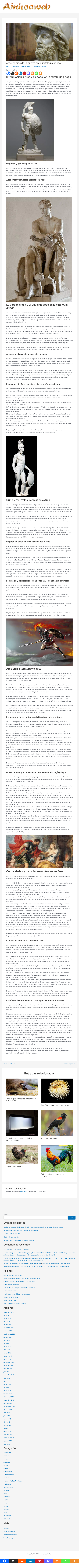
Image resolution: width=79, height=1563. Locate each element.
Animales (6, 1456)
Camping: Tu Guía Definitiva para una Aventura (19, 1281)
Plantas (5, 1506)
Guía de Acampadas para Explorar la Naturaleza (19, 1288)
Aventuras (6, 1465)
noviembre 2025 (8, 1312)
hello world (7, 1250)
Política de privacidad (10, 1297)
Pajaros (5, 1500)
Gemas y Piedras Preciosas (12, 1481)
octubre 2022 (7, 1368)
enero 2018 (7, 1381)
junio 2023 (6, 1343)
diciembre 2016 (8, 1397)
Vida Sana (6, 1518)
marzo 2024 (7, 1324)
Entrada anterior (8, 1064)
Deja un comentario (12, 66)
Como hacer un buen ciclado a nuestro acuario (19, 1139)
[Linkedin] (20, 73)
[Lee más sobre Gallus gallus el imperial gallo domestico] (57, 1158)
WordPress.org (8, 1538)
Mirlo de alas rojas (49, 1138)
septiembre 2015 (9, 1438)
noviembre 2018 (8, 1375)
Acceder (6, 1528)
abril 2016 (6, 1422)
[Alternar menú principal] (75, 6)
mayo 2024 (7, 1318)
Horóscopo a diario (9, 1291)
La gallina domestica (14, 1167)
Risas (5, 1512)
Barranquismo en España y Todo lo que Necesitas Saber (22, 1278)
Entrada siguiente (70, 1064)
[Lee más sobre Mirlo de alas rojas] (57, 1123)
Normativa (6, 1497)
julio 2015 (6, 1444)
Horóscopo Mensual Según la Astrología (16, 1294)
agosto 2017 (7, 1384)
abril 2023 (6, 1350)
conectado (23, 1191)
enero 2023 (7, 1359)
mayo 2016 (7, 1419)
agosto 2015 (7, 1441)
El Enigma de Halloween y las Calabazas (30, 1260)
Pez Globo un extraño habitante (55, 1105)
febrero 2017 (7, 1394)
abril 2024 (6, 1321)
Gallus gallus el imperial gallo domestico (53, 1175)
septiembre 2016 (9, 1406)
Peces (5, 1503)
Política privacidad (9, 1300)
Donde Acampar (8, 1474)
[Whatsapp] (36, 73)
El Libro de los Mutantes (11, 1237)
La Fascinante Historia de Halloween (58, 1266)
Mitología (6, 1490)
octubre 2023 (8, 1331)
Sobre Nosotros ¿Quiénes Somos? (14, 1303)
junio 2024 (6, 1315)
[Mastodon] (28, 73)
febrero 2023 (7, 1356)
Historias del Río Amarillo (11, 1234)
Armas (5, 1459)
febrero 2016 (7, 1428)
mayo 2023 (7, 1346)
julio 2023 (6, 1340)
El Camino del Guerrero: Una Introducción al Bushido (20, 1230)
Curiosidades (7, 1471)
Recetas (6, 1509)
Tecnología (7, 1515)
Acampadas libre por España (12, 1275)
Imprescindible (8, 1487)
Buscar (5, 1215)
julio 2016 (6, 1412)
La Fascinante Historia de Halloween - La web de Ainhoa (22, 1263)
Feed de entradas (9, 1531)
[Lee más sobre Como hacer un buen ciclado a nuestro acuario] (22, 1123)
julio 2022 (6, 1372)
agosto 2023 (7, 1337)
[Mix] (32, 73)
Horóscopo (7, 1484)
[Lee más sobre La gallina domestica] (22, 1154)
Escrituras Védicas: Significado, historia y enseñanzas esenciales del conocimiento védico (33, 1227)
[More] (40, 73)
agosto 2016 (7, 1409)
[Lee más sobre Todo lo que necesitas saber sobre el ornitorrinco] (22, 1087)
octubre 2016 (7, 1403)
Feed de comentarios (10, 1535)
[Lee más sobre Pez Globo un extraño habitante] (57, 1090)
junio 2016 (6, 1416)
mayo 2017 (7, 1390)
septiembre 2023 (9, 1334)
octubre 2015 (7, 1434)
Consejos (6, 1468)
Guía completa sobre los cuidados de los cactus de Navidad (36, 1255)
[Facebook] (8, 73)
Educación (6, 1478)
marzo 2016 (7, 1425)
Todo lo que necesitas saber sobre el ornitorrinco (21, 1100)
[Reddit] (16, 73)
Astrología (6, 1462)
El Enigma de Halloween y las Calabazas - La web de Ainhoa (23, 1266)
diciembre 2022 (8, 1362)
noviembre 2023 (8, 1328)
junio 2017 (6, 1387)
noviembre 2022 (8, 1365)
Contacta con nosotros (11, 1284)
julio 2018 (6, 1378)
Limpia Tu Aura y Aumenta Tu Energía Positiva (18, 1240)
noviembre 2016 (8, 1400)
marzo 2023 (7, 1353)
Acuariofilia (7, 1452)
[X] (12, 73)
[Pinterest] (24, 73)
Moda (5, 1493)
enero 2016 (7, 1431)
